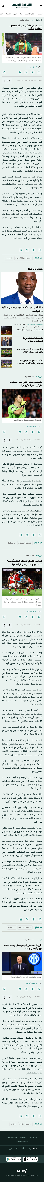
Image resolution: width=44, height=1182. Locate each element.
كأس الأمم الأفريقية (23, 256)
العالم (21, 12)
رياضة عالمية (24, 18)
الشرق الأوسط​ (29, 12)
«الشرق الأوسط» (32, 65)
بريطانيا (11, 541)
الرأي (15, 12)
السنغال (9, 256)
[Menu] (42, 5)
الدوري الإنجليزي (24, 541)
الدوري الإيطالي (25, 1122)
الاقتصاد (8, 12)
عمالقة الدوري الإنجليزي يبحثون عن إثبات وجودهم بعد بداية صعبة (24, 560)
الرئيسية (39, 12)
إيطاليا (13, 1122)
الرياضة (39, 18)
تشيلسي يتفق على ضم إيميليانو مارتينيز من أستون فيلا (26, 381)
